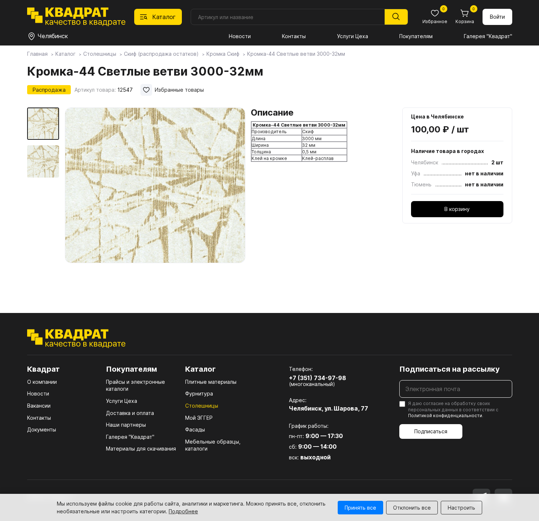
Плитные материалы (210, 382)
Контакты (294, 36)
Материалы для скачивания (141, 448)
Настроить (461, 507)
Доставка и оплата (130, 413)
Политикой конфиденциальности (445, 415)
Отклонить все (412, 507)
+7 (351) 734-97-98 (317, 378)
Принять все (360, 507)
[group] (155, 200)
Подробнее (183, 511)
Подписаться (430, 431)
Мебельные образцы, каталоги (213, 445)
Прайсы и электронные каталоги (135, 385)
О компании (42, 382)
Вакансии (39, 405)
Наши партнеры (126, 425)
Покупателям (416, 36)
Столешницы (201, 405)
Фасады (195, 429)
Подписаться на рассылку (449, 369)
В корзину (457, 209)
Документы (41, 429)
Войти (497, 17)
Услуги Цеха (352, 36)
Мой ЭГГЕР (199, 418)
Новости (240, 36)
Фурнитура (199, 393)
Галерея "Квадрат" (488, 36)
